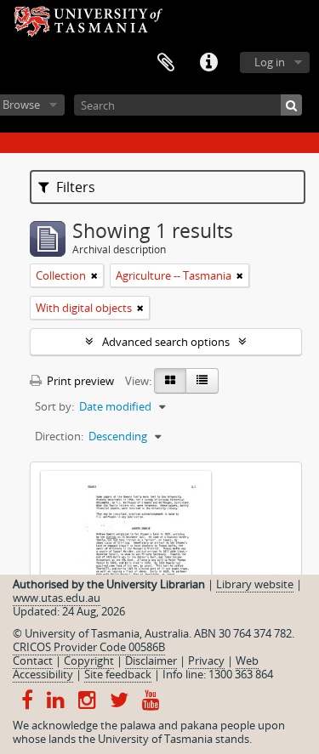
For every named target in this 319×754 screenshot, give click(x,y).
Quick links (208, 63)
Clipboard (166, 63)
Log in (269, 62)
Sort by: (54, 406)
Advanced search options (166, 341)
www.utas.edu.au (56, 597)
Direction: (59, 436)
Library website (254, 584)
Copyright (89, 660)
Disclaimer (151, 660)
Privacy (206, 660)
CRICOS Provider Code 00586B (89, 647)
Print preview (79, 380)
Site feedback (117, 674)
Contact (33, 660)
